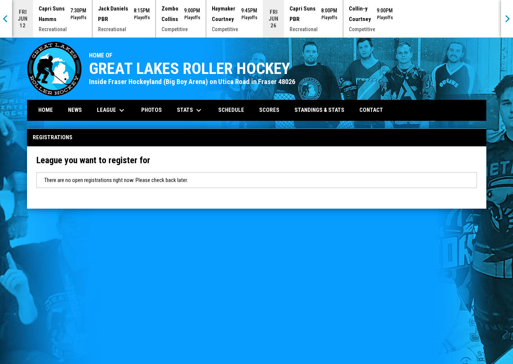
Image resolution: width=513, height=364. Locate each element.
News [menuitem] (75, 110)
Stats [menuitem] (190, 110)
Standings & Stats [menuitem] (319, 110)
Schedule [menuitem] (231, 110)
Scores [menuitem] (269, 110)
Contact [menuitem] (371, 110)
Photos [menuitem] (151, 110)
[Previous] (6, 19)
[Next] (507, 19)
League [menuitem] (111, 110)
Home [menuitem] (45, 110)
